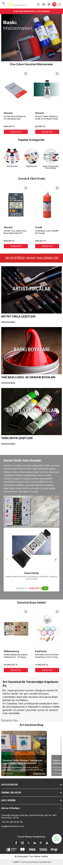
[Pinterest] (40, 842)
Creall (38, 227)
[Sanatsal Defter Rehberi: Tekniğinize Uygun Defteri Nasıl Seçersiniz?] (24, 753)
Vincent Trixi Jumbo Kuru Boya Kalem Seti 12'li (15, 232)
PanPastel (9, 651)
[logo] (16, 4)
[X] (28, 842)
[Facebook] (16, 842)
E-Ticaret (22, 862)
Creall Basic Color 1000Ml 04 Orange (46, 232)
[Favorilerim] (60, 4)
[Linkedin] (34, 842)
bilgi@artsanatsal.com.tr (12, 826)
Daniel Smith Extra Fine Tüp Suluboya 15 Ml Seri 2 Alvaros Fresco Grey (31, 577)
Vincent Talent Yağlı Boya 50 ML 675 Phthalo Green (46, 117)
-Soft (15, 862)
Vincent (8, 113)
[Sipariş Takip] (44, 4)
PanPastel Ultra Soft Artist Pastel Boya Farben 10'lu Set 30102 (46, 655)
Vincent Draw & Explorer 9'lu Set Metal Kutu (15, 117)
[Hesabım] (49, 4)
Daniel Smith (31, 573)
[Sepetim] (54, 4)
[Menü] (3, 4)
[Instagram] (22, 842)
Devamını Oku (39, 773)
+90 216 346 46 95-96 (12, 822)
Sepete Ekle (15, 132)
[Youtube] (46, 842)
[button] (3, 37)
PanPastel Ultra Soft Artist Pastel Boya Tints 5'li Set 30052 (15, 655)
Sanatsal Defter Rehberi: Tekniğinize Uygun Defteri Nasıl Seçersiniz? (22, 762)
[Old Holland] (31, 37)
